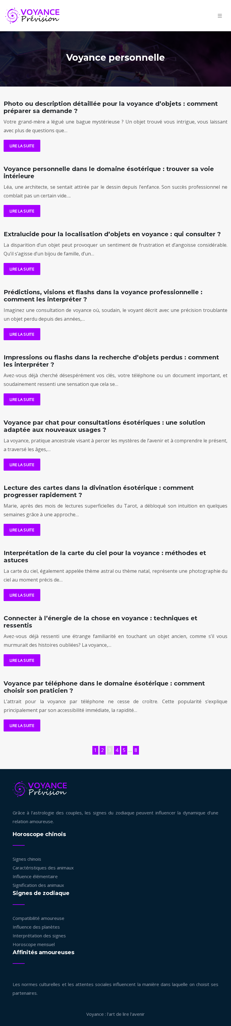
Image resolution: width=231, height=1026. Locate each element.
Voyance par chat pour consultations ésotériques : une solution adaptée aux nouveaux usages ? (104, 426)
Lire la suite (22, 145)
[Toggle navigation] (219, 15)
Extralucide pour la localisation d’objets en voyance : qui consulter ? (112, 234)
